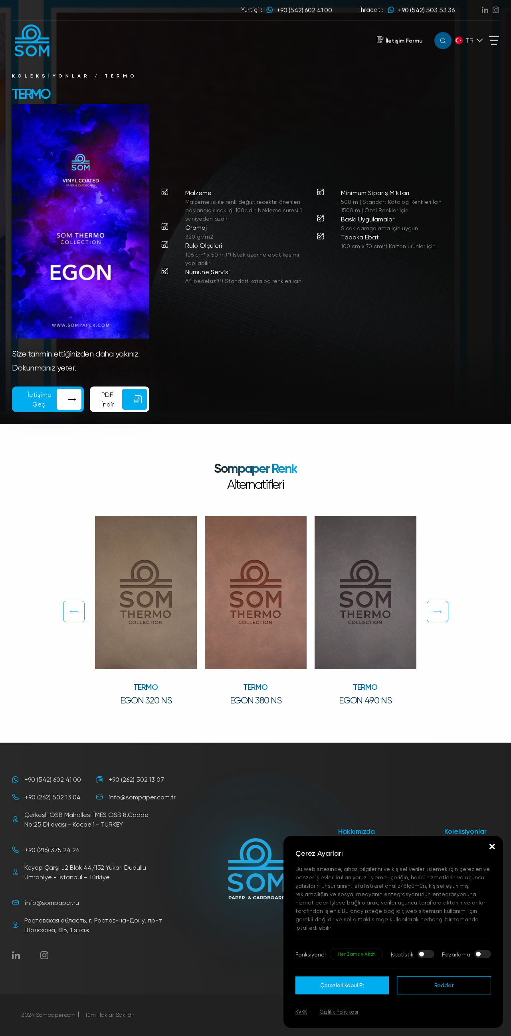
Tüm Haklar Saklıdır (110, 1014)
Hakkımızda (356, 831)
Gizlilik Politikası (338, 1011)
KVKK (301, 1011)
